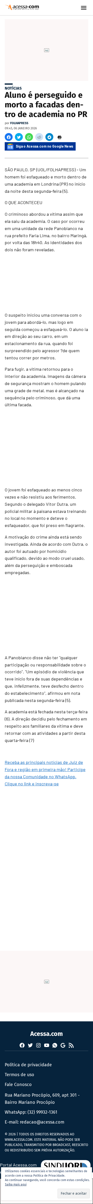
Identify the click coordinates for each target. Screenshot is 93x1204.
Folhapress (19, 123)
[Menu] (84, 7)
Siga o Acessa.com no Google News (44, 146)
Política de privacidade (28, 1065)
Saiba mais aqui (16, 1184)
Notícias (13, 88)
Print (59, 137)
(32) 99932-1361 (42, 1112)
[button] (9, 137)
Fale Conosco (18, 1084)
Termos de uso (19, 1074)
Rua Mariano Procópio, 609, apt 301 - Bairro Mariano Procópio (42, 1098)
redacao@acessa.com (42, 1122)
